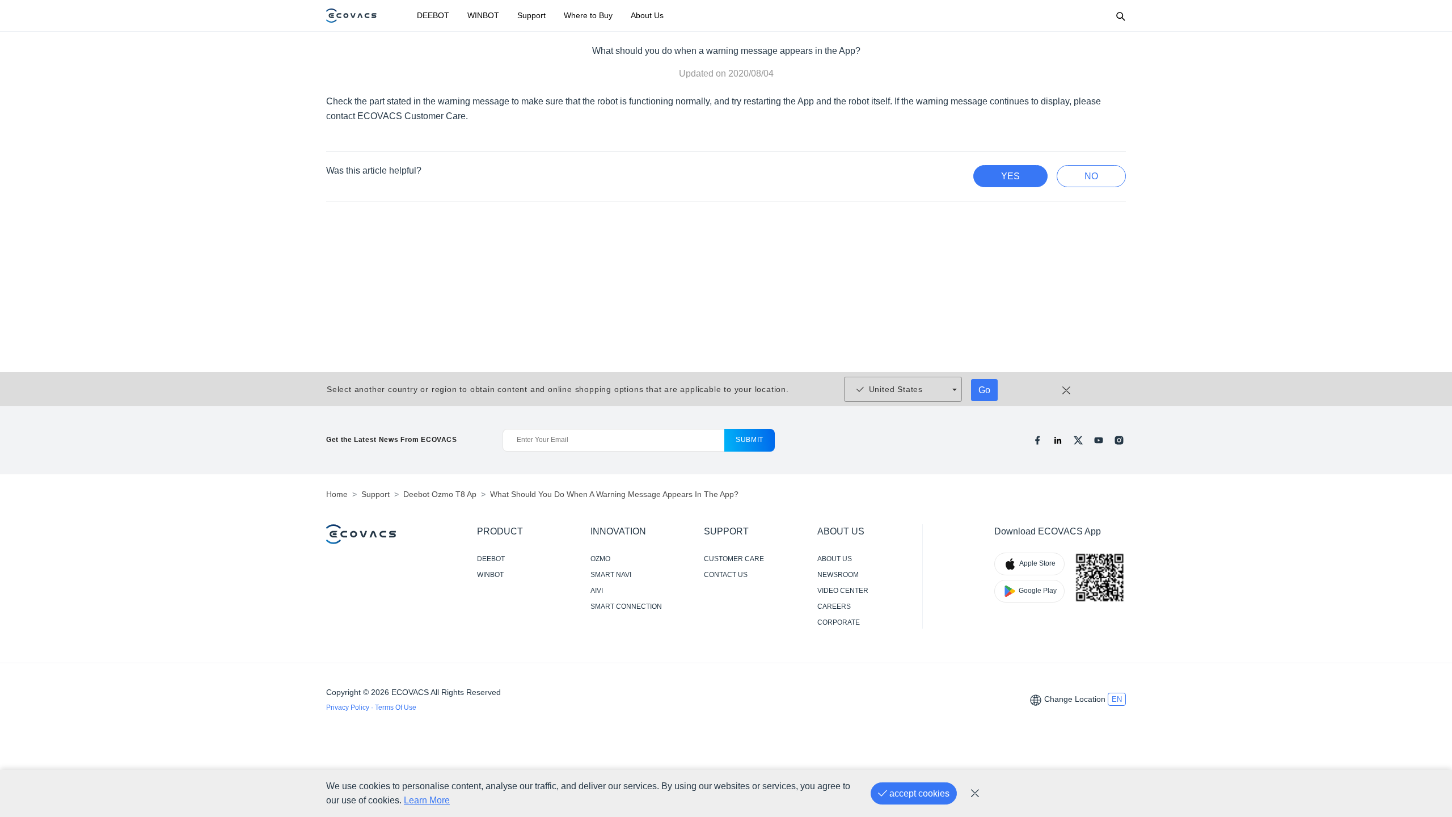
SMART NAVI (610, 575)
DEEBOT (433, 15)
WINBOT (483, 15)
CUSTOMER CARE (734, 559)
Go (984, 390)
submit (749, 440)
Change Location (1074, 699)
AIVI (596, 591)
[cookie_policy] (975, 793)
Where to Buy (588, 15)
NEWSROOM (838, 575)
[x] (1078, 440)
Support (531, 15)
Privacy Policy (348, 707)
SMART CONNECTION (626, 606)
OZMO (600, 559)
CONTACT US (726, 575)
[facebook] (1037, 440)
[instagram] (1119, 440)
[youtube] (1098, 440)
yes (1010, 176)
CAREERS (834, 606)
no (1091, 176)
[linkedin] (1058, 440)
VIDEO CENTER (842, 591)
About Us (647, 15)
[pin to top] (1425, 658)
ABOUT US (834, 559)
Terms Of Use (395, 707)
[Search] (1120, 16)
